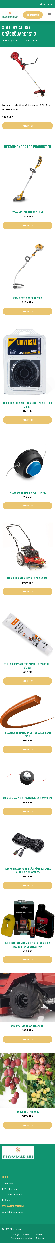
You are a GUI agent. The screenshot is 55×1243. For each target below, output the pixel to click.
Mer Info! (27, 125)
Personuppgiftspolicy (21, 1238)
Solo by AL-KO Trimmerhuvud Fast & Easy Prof (27, 798)
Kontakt (27, 1234)
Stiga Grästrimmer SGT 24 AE (27, 212)
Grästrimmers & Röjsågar (38, 105)
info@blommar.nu (45, 4)
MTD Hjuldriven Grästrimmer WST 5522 (27, 578)
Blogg (7, 1200)
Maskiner (19, 105)
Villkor (39, 1234)
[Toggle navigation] (49, 14)
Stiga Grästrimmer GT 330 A (27, 298)
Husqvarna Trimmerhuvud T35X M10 (27, 492)
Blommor (9, 1183)
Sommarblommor (13, 1194)
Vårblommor (10, 1189)
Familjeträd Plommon (27, 1112)
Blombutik (33, 15)
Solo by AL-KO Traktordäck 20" (27, 1026)
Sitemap (40, 1238)
